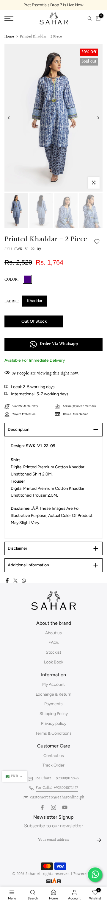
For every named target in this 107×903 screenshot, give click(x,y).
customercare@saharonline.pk (57, 797)
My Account (53, 684)
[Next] (98, 117)
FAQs (53, 642)
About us (53, 632)
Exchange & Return (53, 694)
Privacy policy (53, 723)
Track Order (53, 765)
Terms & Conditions (53, 733)
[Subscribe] (96, 840)
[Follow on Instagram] (53, 807)
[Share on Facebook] (7, 580)
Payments (53, 703)
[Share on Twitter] (15, 580)
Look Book (53, 662)
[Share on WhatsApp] (23, 580)
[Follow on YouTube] (64, 807)
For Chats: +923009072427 (56, 778)
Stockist (53, 652)
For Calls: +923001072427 (57, 788)
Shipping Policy (54, 713)
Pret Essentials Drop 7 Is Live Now (53, 4)
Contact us (53, 755)
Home (9, 37)
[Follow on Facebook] (42, 807)
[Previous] (8, 117)
